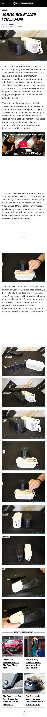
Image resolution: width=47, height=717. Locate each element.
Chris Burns (9, 24)
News (4, 10)
